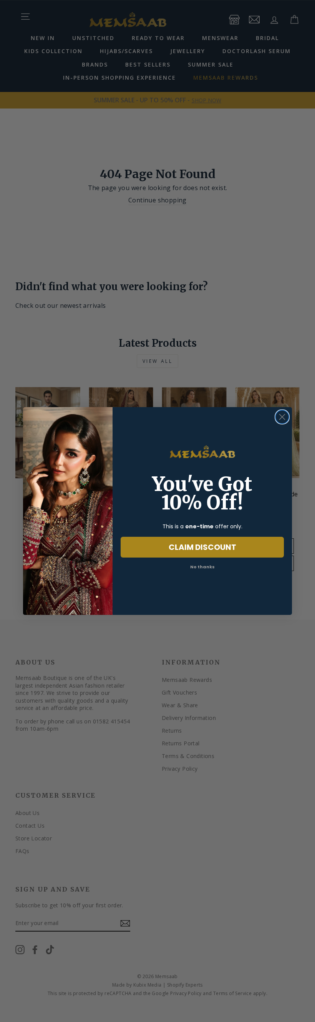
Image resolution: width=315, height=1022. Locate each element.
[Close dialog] (282, 417)
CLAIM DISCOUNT (202, 547)
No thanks (202, 567)
